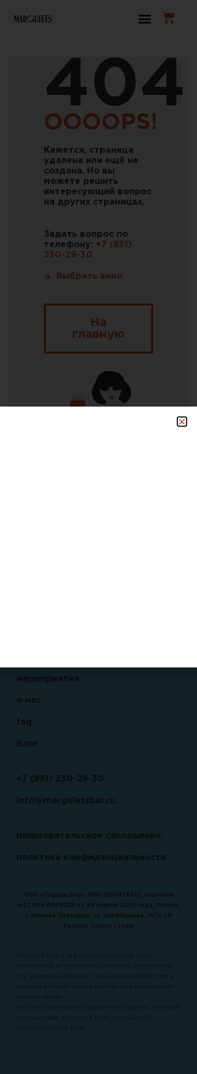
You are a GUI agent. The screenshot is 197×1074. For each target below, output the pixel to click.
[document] (98, 537)
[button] (182, 421)
